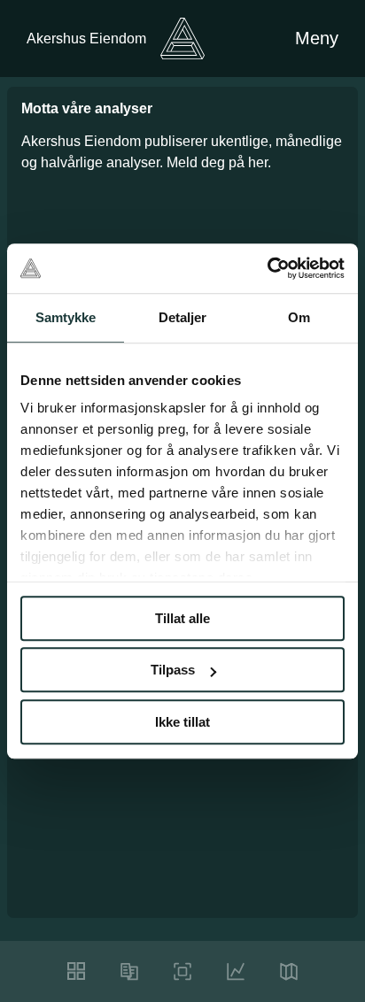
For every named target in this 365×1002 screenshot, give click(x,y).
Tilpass (173, 669)
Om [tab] (299, 317)
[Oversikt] (76, 971)
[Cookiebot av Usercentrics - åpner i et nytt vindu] (267, 268)
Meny (316, 38)
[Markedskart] (289, 971)
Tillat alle (182, 618)
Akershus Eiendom (86, 38)
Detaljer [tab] (183, 317)
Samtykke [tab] (66, 317)
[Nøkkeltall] (182, 971)
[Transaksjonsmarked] (236, 971)
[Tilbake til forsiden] (182, 38)
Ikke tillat (182, 721)
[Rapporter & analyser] (129, 971)
